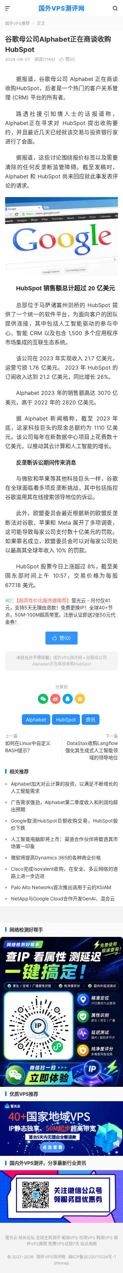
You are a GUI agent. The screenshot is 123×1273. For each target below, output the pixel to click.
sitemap (61, 1262)
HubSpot (66, 719)
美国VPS (70, 1237)
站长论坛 (26, 1237)
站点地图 (88, 1243)
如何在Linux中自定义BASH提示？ (28, 746)
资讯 (90, 719)
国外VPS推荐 (17, 23)
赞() (67, 59)
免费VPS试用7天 (63, 1243)
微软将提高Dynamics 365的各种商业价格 (56, 857)
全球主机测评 (48, 1237)
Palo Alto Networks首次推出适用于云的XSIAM (61, 887)
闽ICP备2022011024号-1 (92, 1256)
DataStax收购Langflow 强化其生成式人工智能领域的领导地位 (91, 750)
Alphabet (36, 719)
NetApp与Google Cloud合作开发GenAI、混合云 (63, 898)
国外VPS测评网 (62, 8)
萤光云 (11, 1237)
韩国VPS (104, 1237)
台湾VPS (87, 1237)
